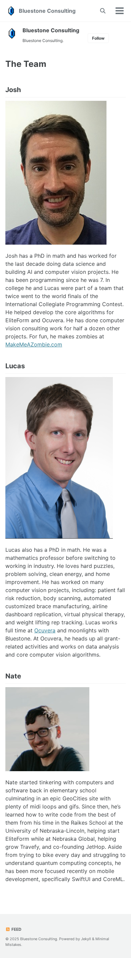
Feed (15, 929)
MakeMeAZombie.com (33, 344)
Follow (98, 38)
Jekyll (86, 938)
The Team (25, 64)
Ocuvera (44, 630)
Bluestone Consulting (47, 10)
